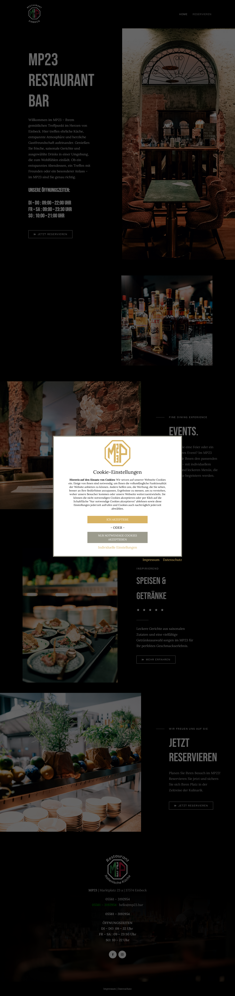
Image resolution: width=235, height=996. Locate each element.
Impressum (151, 560)
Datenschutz (172, 560)
